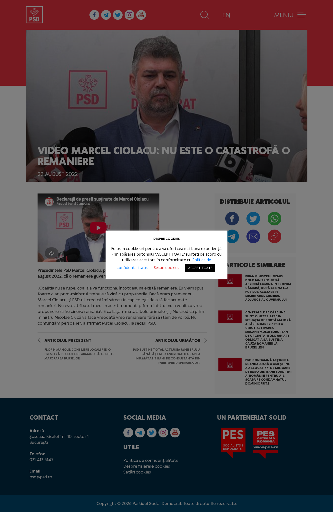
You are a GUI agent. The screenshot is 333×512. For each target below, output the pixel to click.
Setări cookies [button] (166, 267)
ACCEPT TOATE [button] (200, 268)
